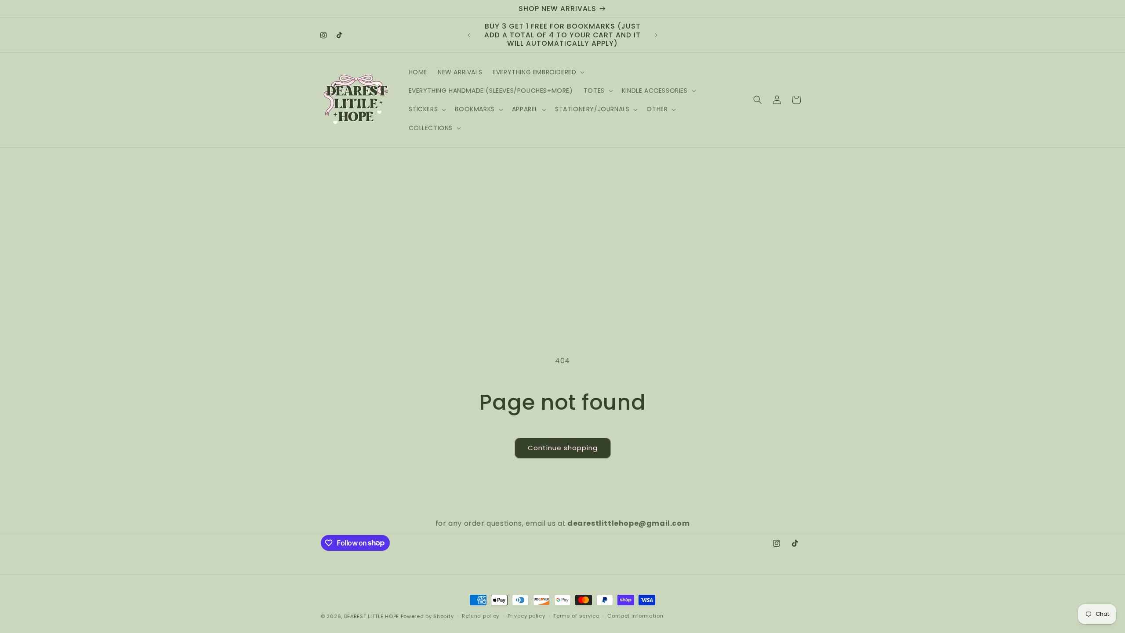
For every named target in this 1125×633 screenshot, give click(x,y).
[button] (537, 72)
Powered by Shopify (427, 616)
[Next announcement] (656, 35)
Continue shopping (563, 447)
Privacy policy (526, 615)
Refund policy (480, 615)
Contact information (635, 615)
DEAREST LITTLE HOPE (371, 616)
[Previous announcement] (469, 35)
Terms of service (576, 615)
